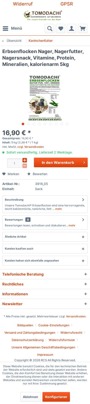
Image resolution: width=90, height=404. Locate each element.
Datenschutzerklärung (28, 340)
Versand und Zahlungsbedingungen (29, 332)
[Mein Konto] (71, 28)
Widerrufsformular (62, 340)
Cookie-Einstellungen (53, 325)
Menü (16, 28)
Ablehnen (30, 397)
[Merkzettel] (60, 28)
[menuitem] (12, 28)
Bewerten (39, 174)
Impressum (45, 354)
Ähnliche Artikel (15, 236)
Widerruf (23, 4)
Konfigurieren (56, 397)
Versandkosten (76, 316)
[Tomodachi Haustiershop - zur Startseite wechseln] (43, 16)
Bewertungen (14, 219)
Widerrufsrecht (71, 332)
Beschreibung (14, 199)
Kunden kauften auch (19, 248)
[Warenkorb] (82, 28)
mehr (58, 209)
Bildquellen (25, 325)
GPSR (66, 4)
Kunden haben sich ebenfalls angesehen (32, 260)
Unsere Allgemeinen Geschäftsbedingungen (43, 347)
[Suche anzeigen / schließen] (49, 28)
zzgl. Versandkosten (30, 146)
